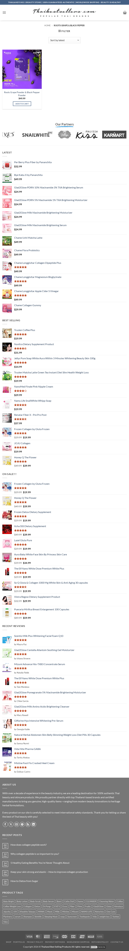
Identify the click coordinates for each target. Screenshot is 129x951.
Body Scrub (35, 901)
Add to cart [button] (22, 104)
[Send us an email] (16, 824)
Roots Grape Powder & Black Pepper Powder (22, 94)
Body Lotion (22, 901)
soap (62, 916)
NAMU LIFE (86, 911)
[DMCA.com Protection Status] (98, 946)
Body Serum (48, 901)
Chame (80, 901)
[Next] (121, 136)
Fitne (79, 906)
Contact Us (117, 942)
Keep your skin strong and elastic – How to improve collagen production (49, 871)
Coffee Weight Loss (12, 906)
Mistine (65, 911)
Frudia (87, 906)
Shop (8, 942)
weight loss (105, 916)
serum (18, 916)
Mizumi (75, 911)
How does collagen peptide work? (29, 844)
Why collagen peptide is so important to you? (35, 853)
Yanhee (115, 916)
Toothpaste (85, 916)
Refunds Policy (100, 942)
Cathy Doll (69, 901)
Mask (49, 911)
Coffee (120, 901)
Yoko (5, 922)
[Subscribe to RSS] (28, 824)
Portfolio (19, 942)
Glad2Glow (98, 906)
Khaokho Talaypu (27, 911)
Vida (95, 916)
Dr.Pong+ (47, 906)
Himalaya (118, 906)
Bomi (59, 901)
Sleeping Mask (51, 916)
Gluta (108, 906)
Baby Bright (8, 901)
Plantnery (7, 916)
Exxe (65, 906)
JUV (15, 911)
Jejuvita (6, 911)
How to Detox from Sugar (24, 880)
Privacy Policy (35, 942)
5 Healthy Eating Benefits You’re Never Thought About (40, 862)
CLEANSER (91, 901)
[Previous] (8, 136)
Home (47, 25)
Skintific (38, 916)
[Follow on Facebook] (5, 824)
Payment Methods (55, 942)
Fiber (72, 906)
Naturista (99, 911)
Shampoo (27, 916)
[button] (4, 12)
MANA (41, 911)
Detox (37, 906)
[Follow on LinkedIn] (33, 824)
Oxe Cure (111, 911)
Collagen (28, 906)
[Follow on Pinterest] (22, 824)
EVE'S (57, 906)
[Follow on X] (11, 824)
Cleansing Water (106, 901)
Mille (57, 911)
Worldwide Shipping (78, 942)
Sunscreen (72, 916)
